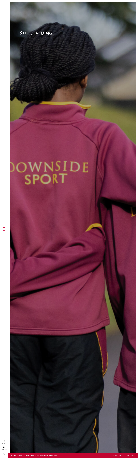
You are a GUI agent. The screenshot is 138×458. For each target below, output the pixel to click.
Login (1, 446)
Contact (2, 453)
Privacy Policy (130, 455)
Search (2, 440)
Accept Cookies (117, 455)
